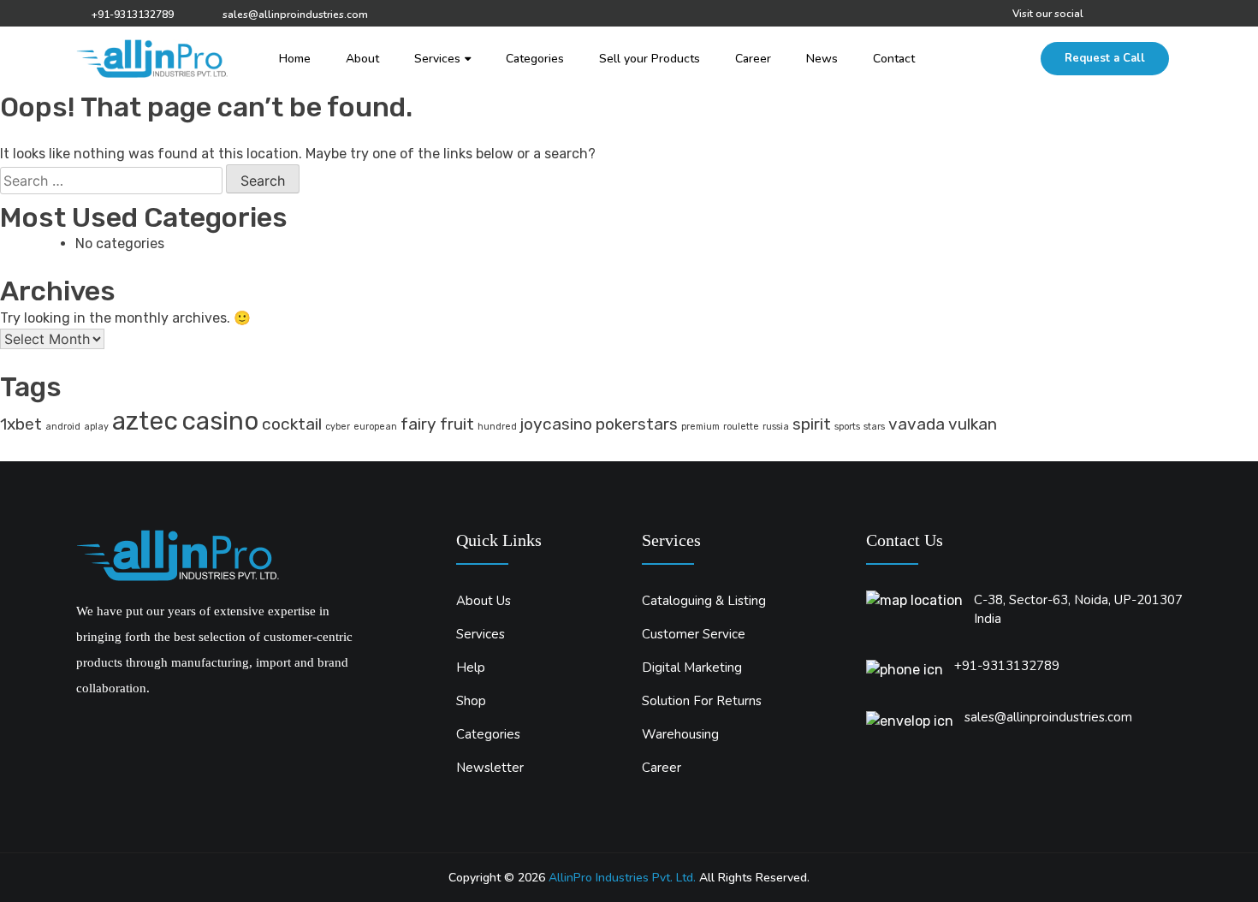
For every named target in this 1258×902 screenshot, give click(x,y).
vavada (916, 424)
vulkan (972, 424)
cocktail (292, 424)
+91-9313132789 (133, 14)
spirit (811, 424)
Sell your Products (649, 58)
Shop (471, 701)
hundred (497, 426)
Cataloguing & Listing (704, 601)
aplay (96, 426)
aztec (145, 421)
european (375, 426)
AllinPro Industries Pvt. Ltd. (622, 877)
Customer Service (693, 634)
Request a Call (1105, 58)
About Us (483, 601)
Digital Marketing (692, 668)
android (62, 426)
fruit (457, 424)
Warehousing (680, 734)
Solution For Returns (702, 701)
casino (219, 421)
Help (470, 668)
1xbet (21, 424)
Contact (894, 58)
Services (437, 58)
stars (874, 426)
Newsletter (490, 768)
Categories (535, 58)
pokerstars (637, 424)
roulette (741, 426)
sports (847, 426)
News (822, 58)
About (362, 58)
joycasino (556, 424)
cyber (337, 426)
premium (700, 426)
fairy (418, 424)
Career (753, 58)
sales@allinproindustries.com (295, 14)
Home (295, 58)
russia (776, 426)
